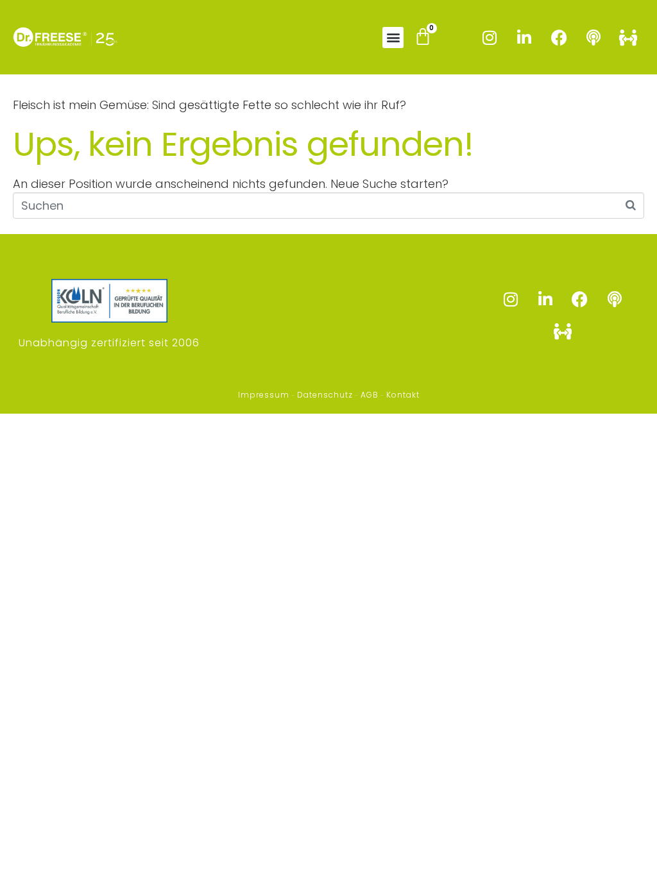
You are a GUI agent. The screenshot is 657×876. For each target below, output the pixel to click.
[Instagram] (490, 37)
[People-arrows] (628, 37)
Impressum (263, 394)
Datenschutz (325, 394)
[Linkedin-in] (524, 37)
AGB (370, 394)
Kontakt (403, 394)
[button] (393, 37)
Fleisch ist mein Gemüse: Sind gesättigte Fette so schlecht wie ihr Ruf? (209, 105)
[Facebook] (559, 37)
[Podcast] (593, 37)
